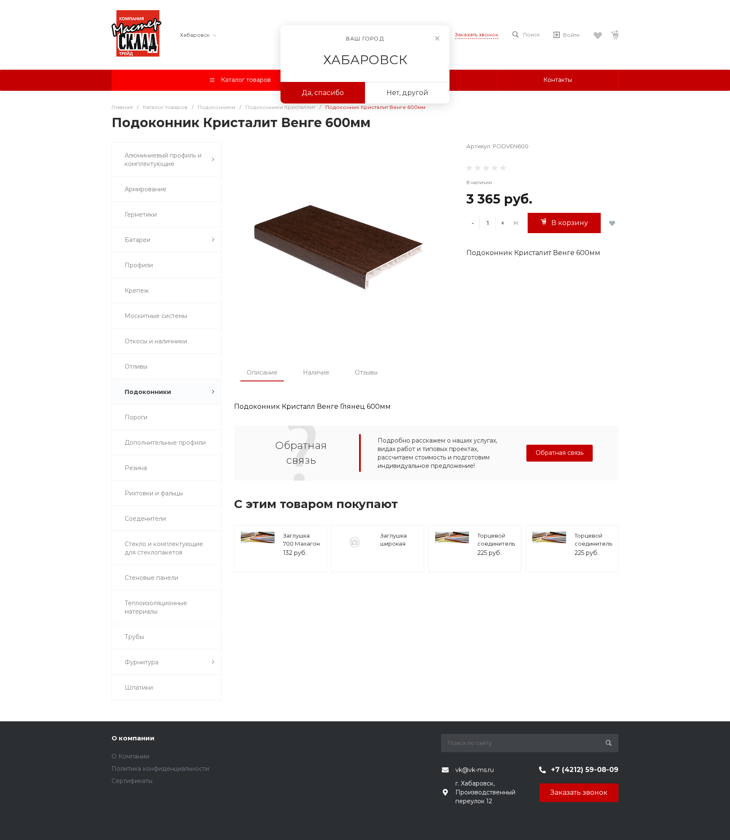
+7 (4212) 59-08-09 (584, 770)
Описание (262, 372)
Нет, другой (407, 93)
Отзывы (366, 372)
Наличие (316, 372)
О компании (133, 738)
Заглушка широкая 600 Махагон (398, 543)
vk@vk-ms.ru (474, 770)
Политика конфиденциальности (160, 768)
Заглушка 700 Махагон (301, 539)
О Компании (130, 756)
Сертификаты (132, 781)
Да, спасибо (323, 93)
